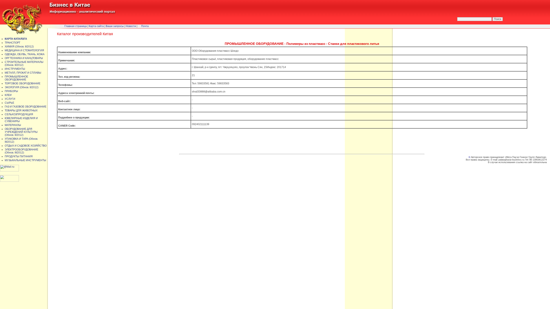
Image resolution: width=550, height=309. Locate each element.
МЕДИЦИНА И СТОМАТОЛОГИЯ (24, 50)
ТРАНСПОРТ (12, 42)
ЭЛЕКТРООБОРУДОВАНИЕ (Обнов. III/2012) (21, 151)
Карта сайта (96, 26)
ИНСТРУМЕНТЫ (15, 68)
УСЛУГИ (10, 98)
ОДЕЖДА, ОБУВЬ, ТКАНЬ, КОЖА (24, 54)
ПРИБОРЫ (11, 91)
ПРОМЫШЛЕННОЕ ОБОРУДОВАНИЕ (16, 78)
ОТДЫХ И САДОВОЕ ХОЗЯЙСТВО (26, 145)
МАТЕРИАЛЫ (13, 125)
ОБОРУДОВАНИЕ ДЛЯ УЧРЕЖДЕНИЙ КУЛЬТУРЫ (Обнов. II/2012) (21, 131)
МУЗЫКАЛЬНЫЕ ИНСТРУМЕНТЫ (25, 160)
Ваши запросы (115, 26)
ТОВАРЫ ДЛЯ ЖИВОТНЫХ (21, 110)
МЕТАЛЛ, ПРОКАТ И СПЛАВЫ (23, 72)
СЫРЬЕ (9, 102)
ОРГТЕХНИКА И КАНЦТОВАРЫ (24, 58)
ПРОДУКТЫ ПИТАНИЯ (19, 156)
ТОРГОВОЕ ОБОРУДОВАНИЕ (22, 83)
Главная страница (75, 26)
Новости (131, 26)
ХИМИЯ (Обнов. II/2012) (19, 46)
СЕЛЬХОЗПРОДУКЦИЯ (19, 114)
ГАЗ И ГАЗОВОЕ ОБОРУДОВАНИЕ (25, 106)
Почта (145, 26)
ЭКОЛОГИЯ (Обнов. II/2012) (21, 87)
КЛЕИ (8, 95)
